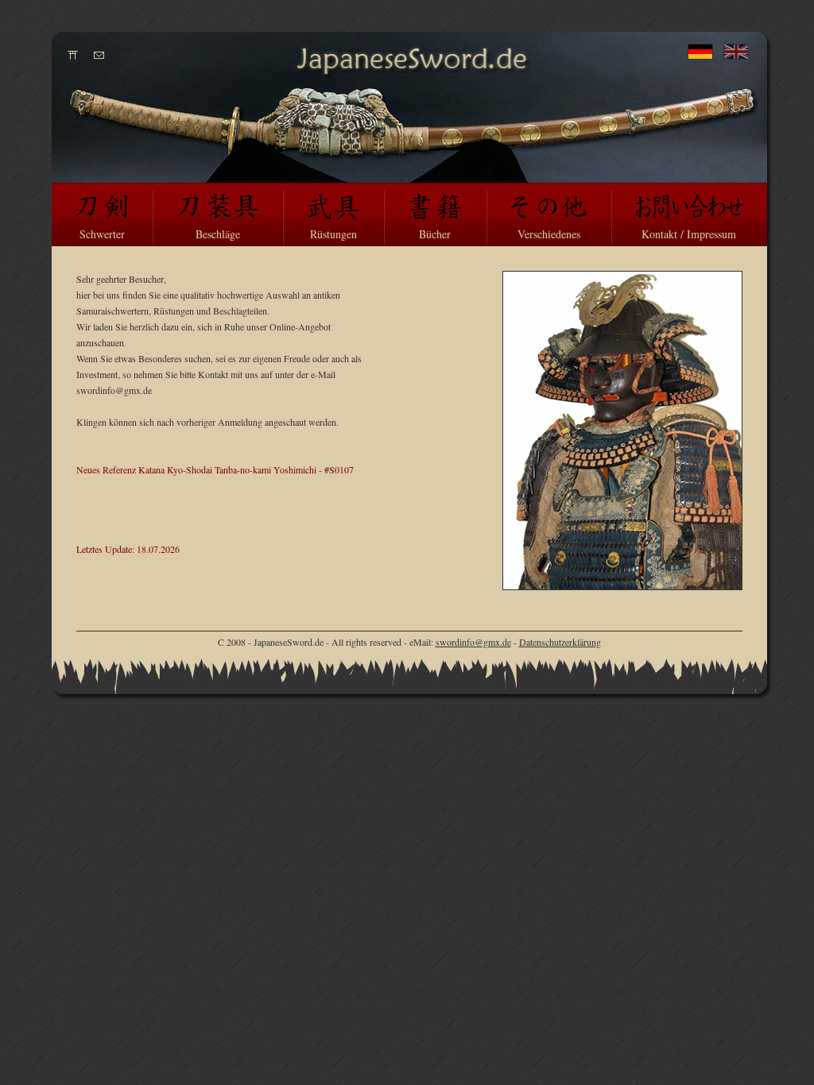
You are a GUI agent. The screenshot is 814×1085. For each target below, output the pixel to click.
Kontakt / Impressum (689, 233)
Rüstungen (333, 233)
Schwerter (102, 233)
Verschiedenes (548, 233)
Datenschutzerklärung (560, 641)
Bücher (435, 233)
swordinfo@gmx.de (473, 641)
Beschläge (218, 233)
